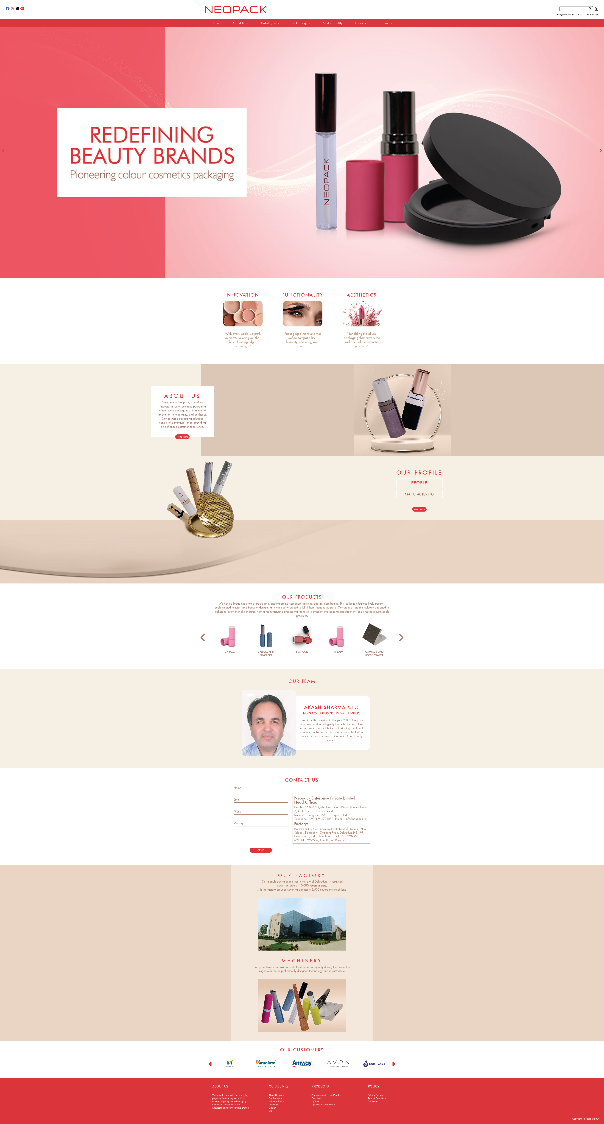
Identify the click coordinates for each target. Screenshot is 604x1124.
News (359, 23)
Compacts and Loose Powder (326, 1095)
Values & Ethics (276, 1101)
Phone (237, 811)
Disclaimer (373, 1101)
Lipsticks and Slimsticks (323, 1104)
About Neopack (276, 1095)
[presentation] (3, 150)
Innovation (274, 1104)
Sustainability (333, 23)
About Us (239, 23)
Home (216, 23)
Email (237, 799)
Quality (272, 1107)
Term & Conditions (377, 1098)
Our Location (275, 1098)
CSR (271, 1110)
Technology (300, 23)
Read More (182, 436)
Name (237, 788)
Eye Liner (316, 1098)
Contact (385, 23)
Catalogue (269, 23)
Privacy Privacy (375, 1095)
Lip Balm (315, 1101)
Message (239, 823)
